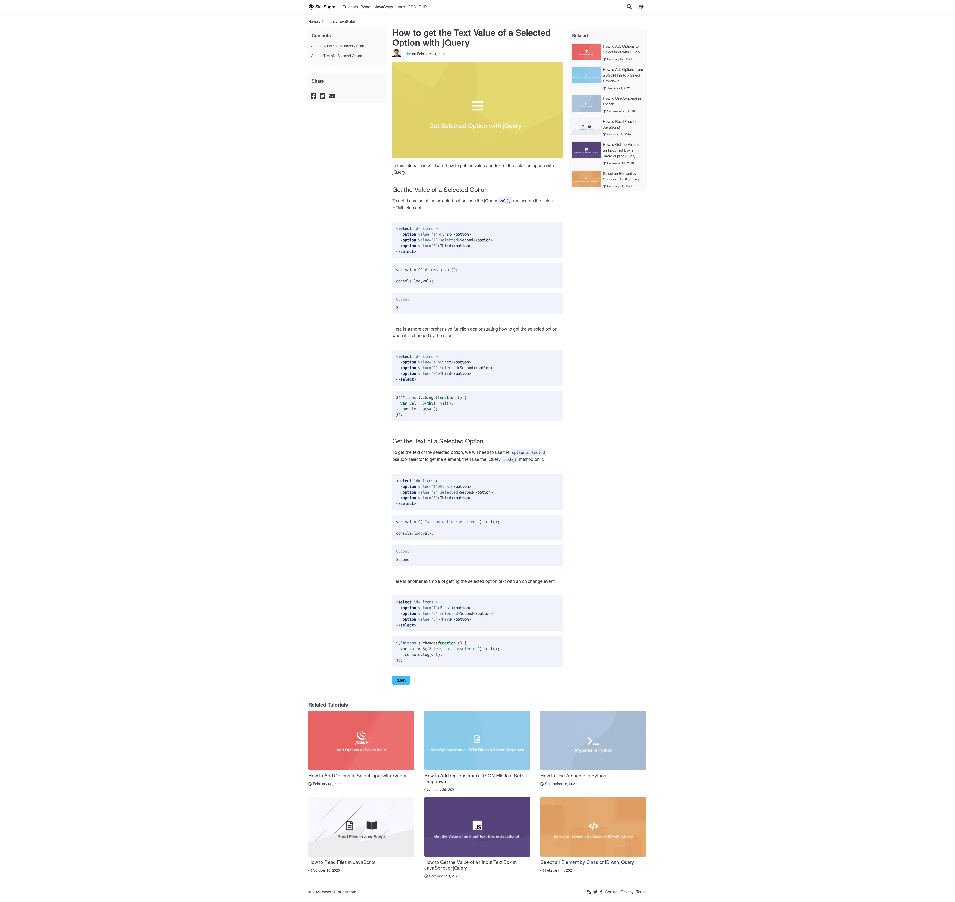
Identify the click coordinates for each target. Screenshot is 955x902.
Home (313, 21)
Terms (641, 892)
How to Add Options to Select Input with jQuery (621, 49)
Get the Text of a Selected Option (336, 55)
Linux (400, 7)
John (407, 53)
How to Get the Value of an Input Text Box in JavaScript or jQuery (621, 150)
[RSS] (589, 892)
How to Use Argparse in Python (622, 100)
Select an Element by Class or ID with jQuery (621, 176)
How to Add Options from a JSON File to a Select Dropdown (623, 75)
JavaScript (384, 7)
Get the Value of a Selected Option (337, 45)
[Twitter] (595, 892)
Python (366, 7)
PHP (423, 7)
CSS (412, 7)
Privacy (627, 892)
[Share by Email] (332, 95)
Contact (611, 892)
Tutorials (350, 7)
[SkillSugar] (321, 6)
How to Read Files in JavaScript (619, 124)
